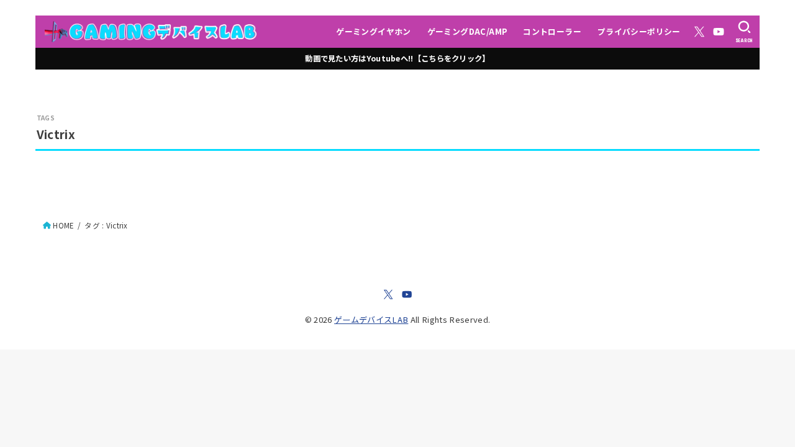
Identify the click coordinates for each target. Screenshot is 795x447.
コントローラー (552, 31)
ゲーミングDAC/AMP (467, 31)
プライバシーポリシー (639, 31)
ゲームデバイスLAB (371, 319)
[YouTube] (718, 31)
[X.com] (699, 31)
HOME (63, 225)
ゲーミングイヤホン (373, 31)
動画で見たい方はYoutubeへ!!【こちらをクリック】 (397, 58)
